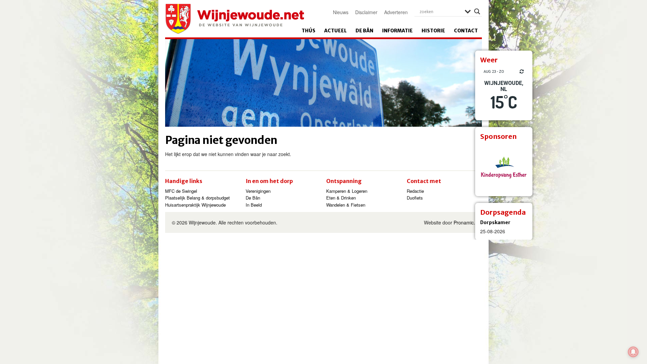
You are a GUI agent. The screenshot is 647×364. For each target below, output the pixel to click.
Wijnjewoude (234, 18)
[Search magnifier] (477, 11)
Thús (308, 31)
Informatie (397, 31)
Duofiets (415, 197)
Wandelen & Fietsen (345, 205)
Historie (433, 31)
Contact (466, 31)
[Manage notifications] (633, 351)
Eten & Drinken (341, 197)
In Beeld (254, 205)
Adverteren (396, 12)
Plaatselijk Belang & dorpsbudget (197, 197)
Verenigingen (258, 191)
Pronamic (464, 222)
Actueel (335, 31)
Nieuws (340, 12)
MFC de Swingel (181, 191)
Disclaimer (366, 12)
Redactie (415, 191)
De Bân (364, 31)
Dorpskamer (495, 222)
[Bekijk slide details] (503, 167)
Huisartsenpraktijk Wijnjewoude (195, 205)
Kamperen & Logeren (346, 191)
